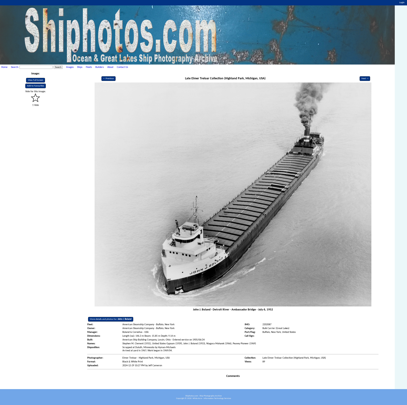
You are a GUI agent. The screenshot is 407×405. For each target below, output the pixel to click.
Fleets (89, 67)
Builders (99, 67)
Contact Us (122, 67)
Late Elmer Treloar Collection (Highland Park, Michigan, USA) (225, 78)
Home (4, 67)
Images (70, 67)
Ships (79, 67)
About (110, 67)
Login (401, 2)
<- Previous (108, 78)
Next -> (364, 78)
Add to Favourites (35, 86)
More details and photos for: (110, 319)
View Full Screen (35, 80)
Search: (15, 67)
